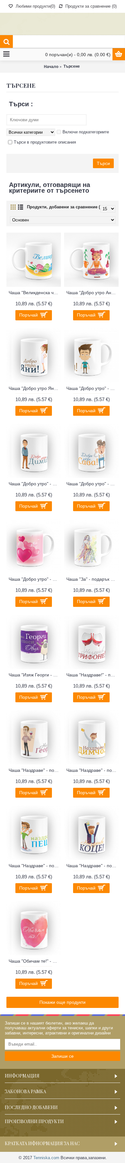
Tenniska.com (46, 1157)
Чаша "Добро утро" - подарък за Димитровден (35, 483)
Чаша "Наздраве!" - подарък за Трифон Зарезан (92, 674)
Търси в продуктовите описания (45, 142)
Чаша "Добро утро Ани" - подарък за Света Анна (92, 292)
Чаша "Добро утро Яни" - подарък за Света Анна (35, 388)
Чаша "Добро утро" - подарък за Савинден (92, 483)
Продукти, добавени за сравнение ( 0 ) (66, 207)
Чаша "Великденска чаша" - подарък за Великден (35, 292)
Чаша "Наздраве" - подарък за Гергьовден (35, 770)
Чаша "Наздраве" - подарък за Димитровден (92, 770)
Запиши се (62, 1056)
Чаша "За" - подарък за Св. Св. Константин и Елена (92, 579)
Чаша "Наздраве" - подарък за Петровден (35, 865)
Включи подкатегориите (86, 132)
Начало (51, 66)
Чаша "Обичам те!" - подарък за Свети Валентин (35, 961)
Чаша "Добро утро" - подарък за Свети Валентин (35, 579)
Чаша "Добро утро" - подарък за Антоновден (92, 388)
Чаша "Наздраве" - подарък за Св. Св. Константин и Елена (92, 865)
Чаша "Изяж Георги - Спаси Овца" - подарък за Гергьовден (35, 674)
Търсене (71, 66)
